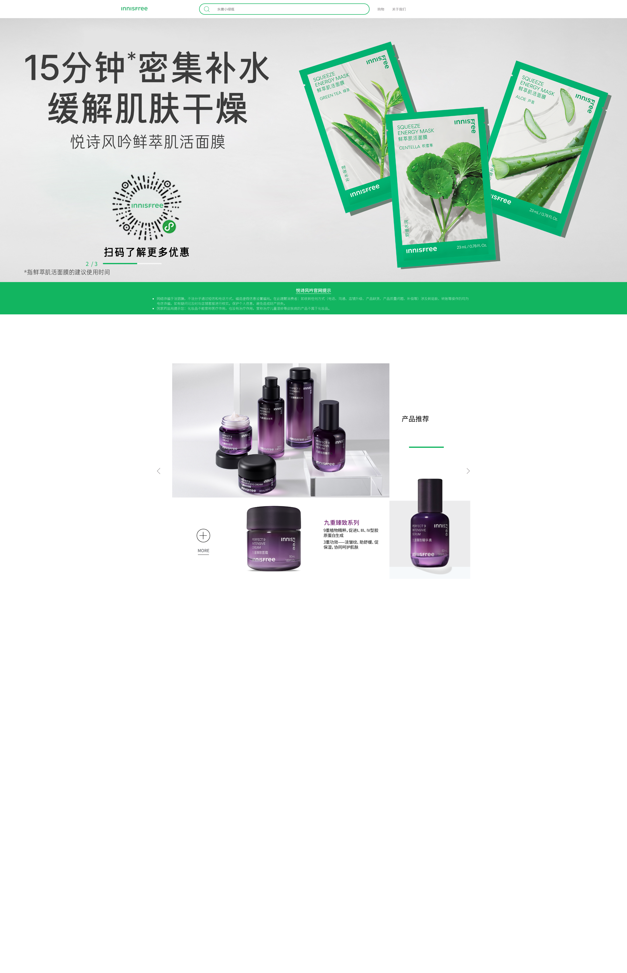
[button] (158, 470)
